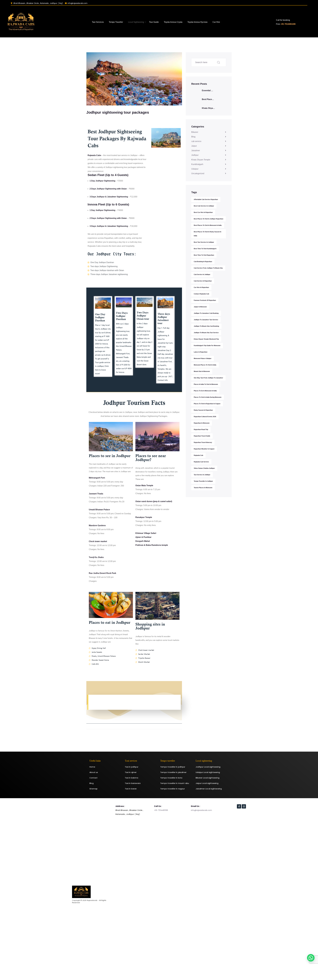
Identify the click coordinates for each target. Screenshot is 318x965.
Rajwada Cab (198, 455)
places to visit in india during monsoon (207, 397)
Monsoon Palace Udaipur (202, 358)
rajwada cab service (201, 462)
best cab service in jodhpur (204, 206)
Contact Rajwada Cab (201, 294)
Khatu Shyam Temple (200, 160)
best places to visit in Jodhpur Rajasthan (208, 219)
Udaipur (194, 169)
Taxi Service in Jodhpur (202, 475)
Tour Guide (154, 22)
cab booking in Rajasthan (203, 261)
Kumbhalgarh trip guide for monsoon (207, 345)
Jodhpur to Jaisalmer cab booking (206, 313)
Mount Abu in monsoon (202, 371)
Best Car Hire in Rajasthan (203, 212)
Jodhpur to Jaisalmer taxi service (206, 320)
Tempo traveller (116, 22)
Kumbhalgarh (197, 164)
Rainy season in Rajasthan (203, 410)
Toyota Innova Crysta (173, 22)
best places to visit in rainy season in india (207, 234)
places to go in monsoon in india (205, 391)
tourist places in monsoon (203, 488)
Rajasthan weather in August (204, 449)
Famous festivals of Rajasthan (205, 300)
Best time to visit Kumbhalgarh (205, 249)
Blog (193, 137)
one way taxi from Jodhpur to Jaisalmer (208, 378)
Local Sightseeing (136, 22)
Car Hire (216, 22)
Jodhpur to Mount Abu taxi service (206, 333)
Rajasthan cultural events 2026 (205, 416)
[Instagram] (244, 806)
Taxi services (98, 22)
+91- (156, 810)
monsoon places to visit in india (205, 365)
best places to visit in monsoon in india (208, 225)
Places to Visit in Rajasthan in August (207, 404)
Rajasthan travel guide (202, 436)
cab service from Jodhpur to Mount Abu (208, 268)
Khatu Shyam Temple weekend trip (206, 339)
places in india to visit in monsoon (206, 384)
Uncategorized (197, 173)
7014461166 (163, 810)
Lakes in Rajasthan (200, 352)
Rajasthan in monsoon (201, 423)
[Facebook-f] (239, 806)
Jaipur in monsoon (200, 307)
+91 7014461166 (288, 24)
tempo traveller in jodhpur (203, 481)
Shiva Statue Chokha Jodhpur (204, 468)
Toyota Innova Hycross (197, 22)
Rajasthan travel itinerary (203, 442)
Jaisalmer (195, 150)
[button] (311, 958)
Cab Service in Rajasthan (203, 281)
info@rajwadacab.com (201, 810)
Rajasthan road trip (201, 429)
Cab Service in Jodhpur (202, 274)
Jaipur (194, 146)
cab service (196, 141)
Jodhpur (195, 155)
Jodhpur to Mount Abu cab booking (206, 326)
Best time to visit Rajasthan (204, 255)
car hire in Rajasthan (201, 287)
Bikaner (194, 132)
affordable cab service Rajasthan (206, 199)
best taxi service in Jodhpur (204, 242)
